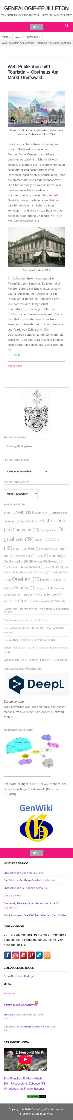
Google (55, 561)
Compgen (26, 530)
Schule (25, 587)
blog (24, 521)
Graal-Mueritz (13, 567)
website (13, 601)
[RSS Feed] (47, 955)
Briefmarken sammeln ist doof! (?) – (25, 620)
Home (6, 37)
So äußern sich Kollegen (19, 976)
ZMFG (59, 601)
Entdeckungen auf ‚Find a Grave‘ (23, 873)
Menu (36, 27)
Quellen (26, 579)
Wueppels (45, 601)
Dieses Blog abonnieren (20, 1005)
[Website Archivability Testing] (36, 1096)
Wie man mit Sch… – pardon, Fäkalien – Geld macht (35, 660)
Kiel (60, 567)
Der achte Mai (12, 896)
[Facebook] (7, 955)
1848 (9, 513)
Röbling (9, 588)
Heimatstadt (50, 195)
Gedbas (39, 555)
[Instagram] (15, 955)
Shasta (60, 588)
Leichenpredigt (28, 572)
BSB (34, 521)
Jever (50, 567)
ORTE (18, 37)
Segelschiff (44, 588)
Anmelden (10, 993)
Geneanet (29, 712)
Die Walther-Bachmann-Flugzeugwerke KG (29, 640)
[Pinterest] (31, 955)
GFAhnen (38, 561)
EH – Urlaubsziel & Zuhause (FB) (25, 1084)
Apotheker (42, 513)
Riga (61, 580)
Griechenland (34, 567)
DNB (38, 540)
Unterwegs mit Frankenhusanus (24, 1089)
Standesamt (12, 595)
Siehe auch (15, 366)
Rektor (48, 580)
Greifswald (34, 37)
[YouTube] (23, 955)
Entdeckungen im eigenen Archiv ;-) (25, 888)
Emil (34, 548)
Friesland (22, 556)
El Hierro (20, 549)
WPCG (30, 601)
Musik (56, 572)
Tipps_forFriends (34, 595)
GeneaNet (18, 561)
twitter (54, 594)
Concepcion (48, 530)
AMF (24, 512)
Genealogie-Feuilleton (36, 8)
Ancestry (47, 712)
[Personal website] (39, 955)
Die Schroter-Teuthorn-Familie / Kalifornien (30, 880)
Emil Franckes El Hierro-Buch (23, 1078)
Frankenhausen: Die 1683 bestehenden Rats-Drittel (35, 915)
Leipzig (44, 572)
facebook (49, 549)
